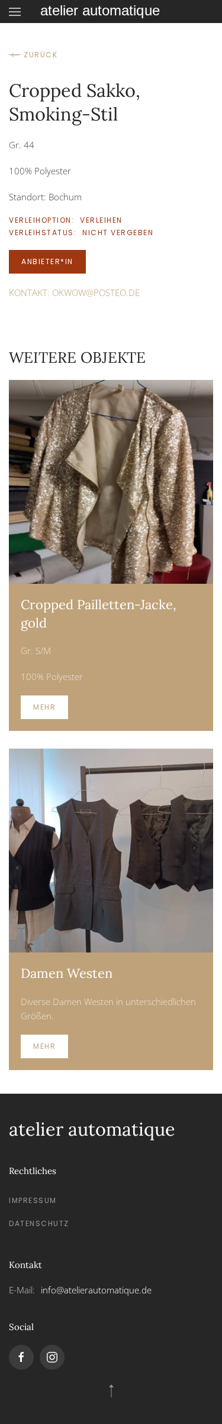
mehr (44, 707)
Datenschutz (39, 1223)
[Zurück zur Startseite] (111, 11)
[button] (15, 11)
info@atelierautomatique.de (96, 1290)
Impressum (33, 1200)
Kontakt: (74, 292)
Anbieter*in (47, 261)
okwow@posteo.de (96, 292)
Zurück (40, 55)
